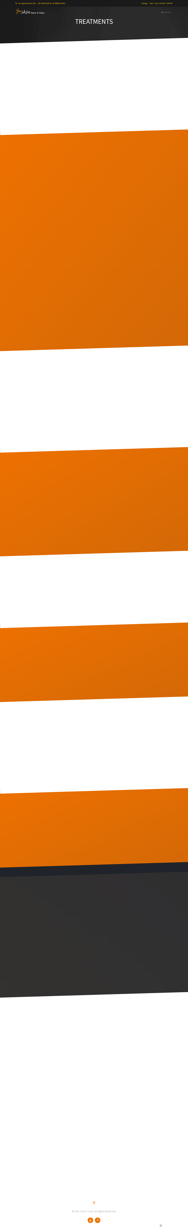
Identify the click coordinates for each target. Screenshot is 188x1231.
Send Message (109, 1117)
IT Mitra (157, 1225)
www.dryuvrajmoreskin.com (38, 1084)
